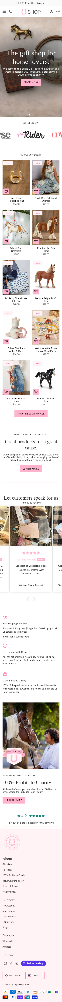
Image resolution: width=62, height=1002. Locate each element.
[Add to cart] (6, 241)
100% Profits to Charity (14, 875)
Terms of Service (11, 886)
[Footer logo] (12, 842)
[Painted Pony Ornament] (16, 227)
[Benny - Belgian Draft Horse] (45, 277)
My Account (9, 905)
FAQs (5, 927)
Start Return (9, 911)
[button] (28, 599)
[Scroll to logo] (31, 135)
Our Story (7, 870)
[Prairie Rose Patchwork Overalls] (45, 177)
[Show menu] (4, 11)
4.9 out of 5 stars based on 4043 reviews (31, 822)
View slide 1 (29, 114)
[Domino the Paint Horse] (45, 377)
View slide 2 (32, 114)
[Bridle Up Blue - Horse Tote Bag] (16, 277)
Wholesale (8, 941)
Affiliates (7, 946)
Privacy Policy (9, 891)
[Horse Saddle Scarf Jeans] (16, 377)
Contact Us (8, 922)
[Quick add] (6, 191)
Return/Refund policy (13, 880)
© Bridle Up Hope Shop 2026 (16, 984)
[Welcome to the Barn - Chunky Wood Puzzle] (45, 327)
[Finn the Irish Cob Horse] (45, 227)
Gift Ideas (7, 864)
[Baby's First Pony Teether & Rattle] (16, 327)
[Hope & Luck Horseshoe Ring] (16, 177)
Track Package (9, 916)
